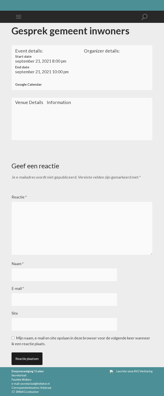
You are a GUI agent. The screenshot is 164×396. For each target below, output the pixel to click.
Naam (17, 263)
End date (22, 67)
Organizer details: (102, 50)
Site (15, 313)
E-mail (18, 288)
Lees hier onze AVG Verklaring (134, 371)
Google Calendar (28, 84)
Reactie (19, 197)
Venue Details (29, 102)
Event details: (29, 50)
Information (59, 102)
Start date (23, 56)
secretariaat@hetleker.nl (35, 383)
